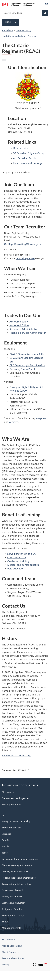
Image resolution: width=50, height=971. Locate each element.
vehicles (13, 422)
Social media (8, 939)
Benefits (6, 840)
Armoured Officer (19, 325)
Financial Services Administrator (27, 332)
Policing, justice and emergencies (19, 877)
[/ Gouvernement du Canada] (18, 4)
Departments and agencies (15, 798)
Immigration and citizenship (16, 821)
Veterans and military (13, 915)
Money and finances (12, 896)
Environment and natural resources (20, 859)
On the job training (18, 561)
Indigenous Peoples (12, 909)
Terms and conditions (13, 958)
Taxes (5, 852)
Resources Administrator (23, 329)
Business (6, 833)
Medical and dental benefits (23, 564)
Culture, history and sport (15, 871)
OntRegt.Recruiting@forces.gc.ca (22, 244)
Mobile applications (12, 945)
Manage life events (11, 927)
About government (11, 804)
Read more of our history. (16, 755)
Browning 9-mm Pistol (22, 369)
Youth (5, 921)
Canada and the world (13, 890)
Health (5, 846)
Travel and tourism (11, 827)
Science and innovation (13, 902)
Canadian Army (23, 30)
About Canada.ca (10, 952)
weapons (41, 418)
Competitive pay (16, 557)
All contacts (8, 792)
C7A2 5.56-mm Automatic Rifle (26, 354)
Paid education (15, 568)
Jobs (4, 815)
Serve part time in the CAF (22, 553)
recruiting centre (25, 258)
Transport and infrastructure (16, 884)
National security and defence (17, 865)
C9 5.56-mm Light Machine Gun (27, 365)
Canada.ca (7, 30)
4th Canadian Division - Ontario (20, 36)
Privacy (5, 964)
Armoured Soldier (19, 321)
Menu (9, 22)
